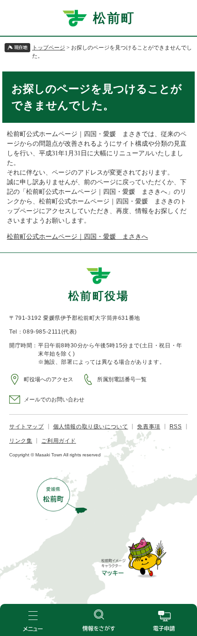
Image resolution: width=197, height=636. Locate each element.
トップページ (48, 47)
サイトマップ (26, 426)
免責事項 (148, 426)
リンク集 (20, 441)
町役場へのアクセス (48, 379)
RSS (176, 426)
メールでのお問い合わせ (54, 399)
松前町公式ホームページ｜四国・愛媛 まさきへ (77, 236)
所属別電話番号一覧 (122, 379)
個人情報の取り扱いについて (90, 426)
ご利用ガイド (58, 441)
